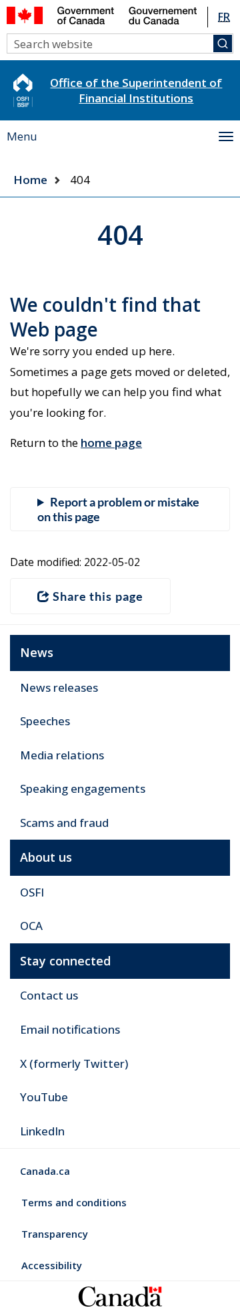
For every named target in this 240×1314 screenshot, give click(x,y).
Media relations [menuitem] (62, 755)
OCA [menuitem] (31, 925)
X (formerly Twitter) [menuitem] (74, 1063)
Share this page (98, 596)
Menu (22, 136)
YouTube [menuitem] (44, 1097)
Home (30, 179)
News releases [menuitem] (59, 687)
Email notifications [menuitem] (70, 1029)
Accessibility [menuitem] (51, 1265)
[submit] (222, 43)
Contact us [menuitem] (49, 995)
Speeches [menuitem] (45, 721)
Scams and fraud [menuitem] (64, 822)
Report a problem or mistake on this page (118, 509)
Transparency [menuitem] (54, 1233)
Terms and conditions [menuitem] (74, 1202)
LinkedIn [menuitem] (42, 1131)
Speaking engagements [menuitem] (82, 788)
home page (111, 442)
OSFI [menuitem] (32, 892)
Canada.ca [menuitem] (45, 1171)
